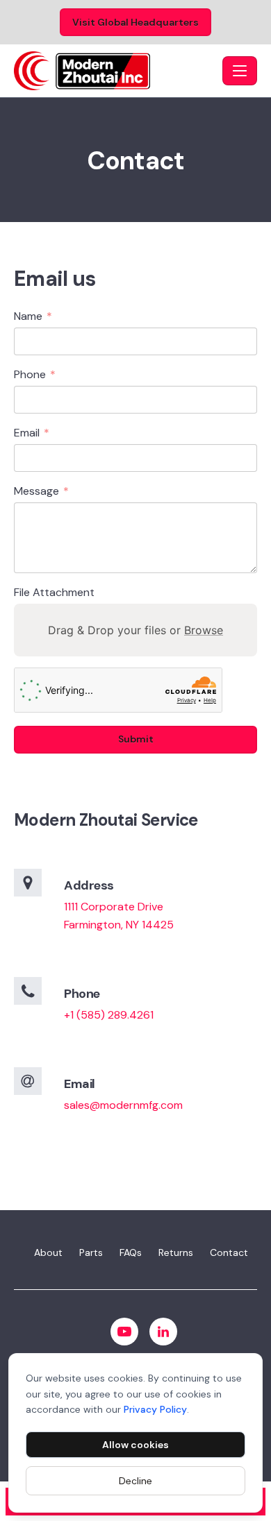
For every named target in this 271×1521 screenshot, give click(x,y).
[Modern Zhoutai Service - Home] (115, 70)
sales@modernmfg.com (123, 1105)
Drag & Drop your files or (135, 630)
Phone (35, 375)
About (48, 1252)
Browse (203, 630)
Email (31, 433)
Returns (175, 1252)
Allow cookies (135, 1444)
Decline (135, 1481)
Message (41, 492)
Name (33, 317)
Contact (229, 1252)
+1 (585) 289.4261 (109, 1015)
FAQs (131, 1252)
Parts (91, 1252)
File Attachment (54, 592)
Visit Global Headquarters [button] (135, 22)
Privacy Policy (155, 1409)
